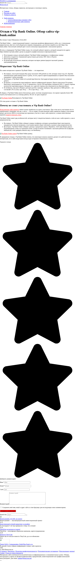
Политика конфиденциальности (26, 551)
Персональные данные (66, 551)
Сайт (1, 489)
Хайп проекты (9, 18)
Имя (2, 482)
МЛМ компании (9, 23)
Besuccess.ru (4, 4)
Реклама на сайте (9, 13)
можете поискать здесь (13, 115)
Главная (6, 11)
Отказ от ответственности (14, 553)
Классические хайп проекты (9, 109)
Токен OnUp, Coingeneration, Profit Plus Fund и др (16, 544)
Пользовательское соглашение (48, 551)
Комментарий (4, 504)
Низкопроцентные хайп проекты (19, 21)
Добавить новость (10, 15)
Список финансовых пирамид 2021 (19, 20)
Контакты (11, 551)
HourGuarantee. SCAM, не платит (11, 519)
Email (2, 486)
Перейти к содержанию (8, 1)
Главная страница (6, 27)
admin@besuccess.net (24, 558)
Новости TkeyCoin (6, 534)
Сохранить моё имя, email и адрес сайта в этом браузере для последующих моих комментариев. (34, 507)
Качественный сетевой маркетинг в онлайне (15, 524)
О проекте (3, 551)
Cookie (2, 553)
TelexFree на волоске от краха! (10, 529)
